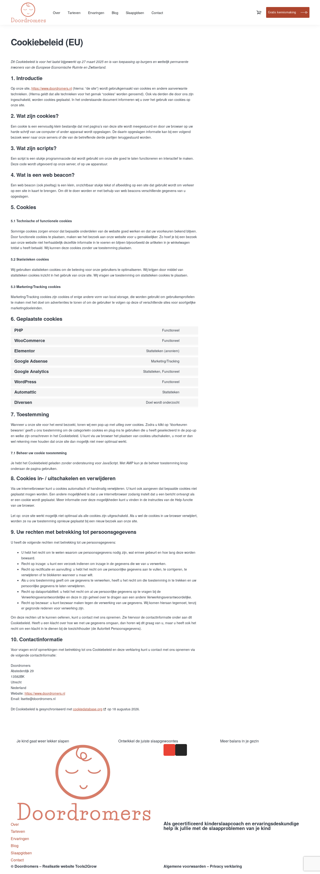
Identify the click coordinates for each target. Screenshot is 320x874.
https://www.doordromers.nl (51, 88)
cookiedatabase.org (87, 709)
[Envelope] (169, 750)
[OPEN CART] (258, 12)
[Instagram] (181, 750)
